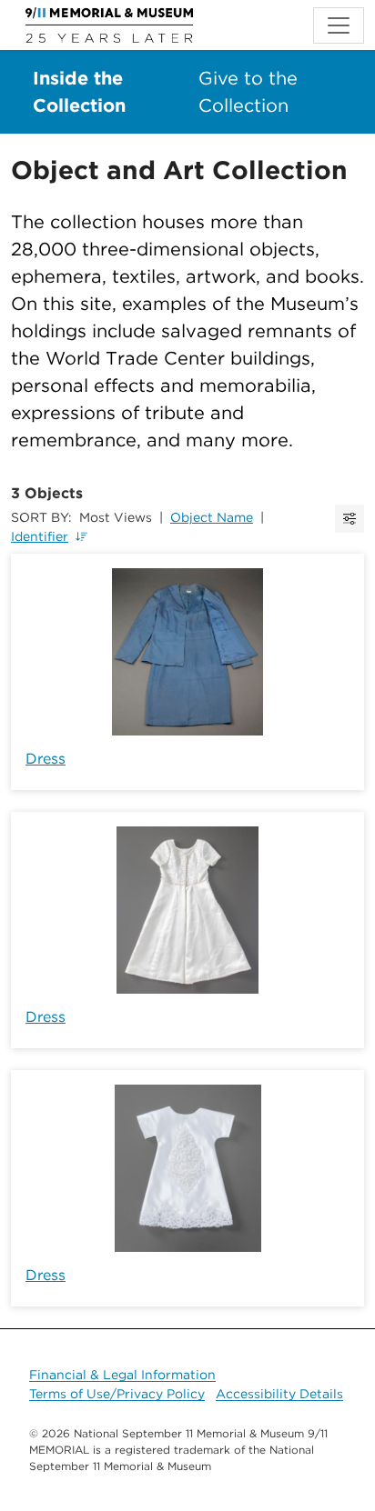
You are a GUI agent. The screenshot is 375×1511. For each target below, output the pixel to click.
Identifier (39, 536)
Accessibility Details (279, 1393)
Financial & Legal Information (122, 1374)
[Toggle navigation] (338, 25)
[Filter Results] (349, 519)
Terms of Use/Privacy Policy (117, 1393)
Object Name (211, 517)
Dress (45, 758)
